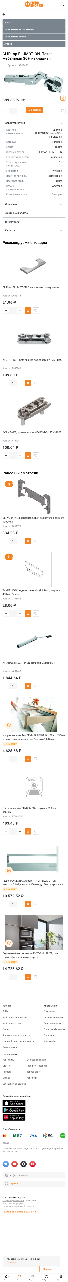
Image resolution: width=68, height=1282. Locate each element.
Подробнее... (13, 1262)
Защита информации (54, 1029)
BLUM (7, 22)
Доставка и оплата (36, 1059)
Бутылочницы (10, 1047)
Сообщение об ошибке (14, 1083)
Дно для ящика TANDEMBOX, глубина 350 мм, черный (30, 810)
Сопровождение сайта (13, 1200)
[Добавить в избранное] (62, 111)
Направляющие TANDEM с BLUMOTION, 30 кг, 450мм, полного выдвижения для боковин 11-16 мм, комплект (34, 737)
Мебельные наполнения (19, 29)
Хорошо (47, 1269)
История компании (53, 1017)
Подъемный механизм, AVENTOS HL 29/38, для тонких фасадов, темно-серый (30, 955)
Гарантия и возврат (37, 1065)
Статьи (6, 1065)
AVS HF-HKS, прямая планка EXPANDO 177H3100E (32, 432)
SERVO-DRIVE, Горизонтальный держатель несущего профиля (33, 519)
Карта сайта (50, 1041)
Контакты (32, 1077)
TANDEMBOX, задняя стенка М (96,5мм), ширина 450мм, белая (31, 592)
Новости (7, 1071)
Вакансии (49, 1035)
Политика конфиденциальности (19, 1211)
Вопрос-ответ (34, 1071)
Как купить (8, 1059)
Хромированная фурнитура (17, 1035)
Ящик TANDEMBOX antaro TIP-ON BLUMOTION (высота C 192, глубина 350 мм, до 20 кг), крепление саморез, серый (33, 882)
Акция (8, 43)
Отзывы (7, 1077)
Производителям (52, 1023)
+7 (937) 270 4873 (19, 1175)
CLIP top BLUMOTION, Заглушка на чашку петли (31, 287)
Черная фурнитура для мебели (18, 1041)
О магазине (50, 1011)
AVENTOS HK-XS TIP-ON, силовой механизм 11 (30, 662)
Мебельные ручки (15, 36)
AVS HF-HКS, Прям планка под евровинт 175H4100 (32, 359)
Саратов (14, 1183)
